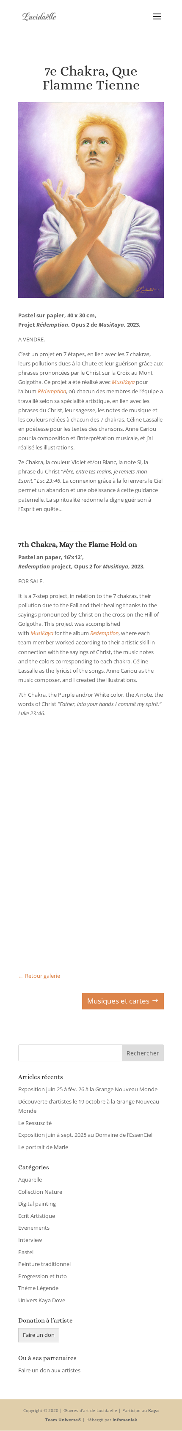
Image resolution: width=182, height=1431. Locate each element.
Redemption (104, 633)
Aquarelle (30, 1179)
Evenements (34, 1227)
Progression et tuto (42, 1276)
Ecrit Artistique (36, 1216)
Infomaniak (125, 1420)
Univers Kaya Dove (41, 1300)
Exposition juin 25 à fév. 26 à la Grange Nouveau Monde (87, 1089)
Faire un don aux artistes (49, 1370)
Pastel (25, 1252)
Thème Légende (38, 1288)
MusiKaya (41, 633)
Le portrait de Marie (43, 1147)
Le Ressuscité (35, 1123)
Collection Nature (40, 1192)
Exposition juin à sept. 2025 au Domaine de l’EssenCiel (85, 1135)
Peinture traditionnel (44, 1264)
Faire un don (39, 1335)
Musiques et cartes (118, 1001)
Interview (30, 1240)
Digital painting (37, 1203)
